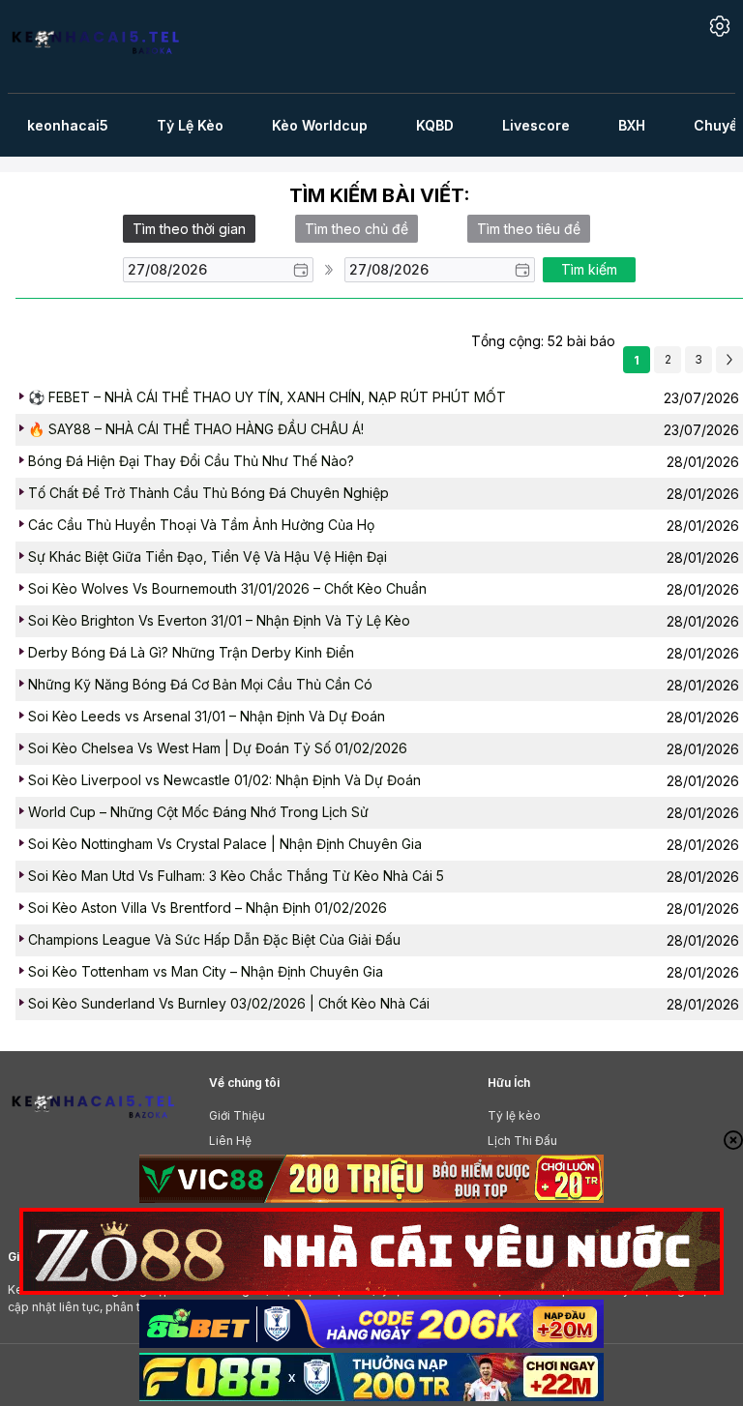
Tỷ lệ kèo (514, 1115)
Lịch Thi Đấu (522, 1140)
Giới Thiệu (237, 1115)
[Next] (729, 359)
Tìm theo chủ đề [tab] (356, 228)
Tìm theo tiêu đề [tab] (528, 228)
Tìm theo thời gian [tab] (189, 228)
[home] (107, 46)
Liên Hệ (230, 1140)
